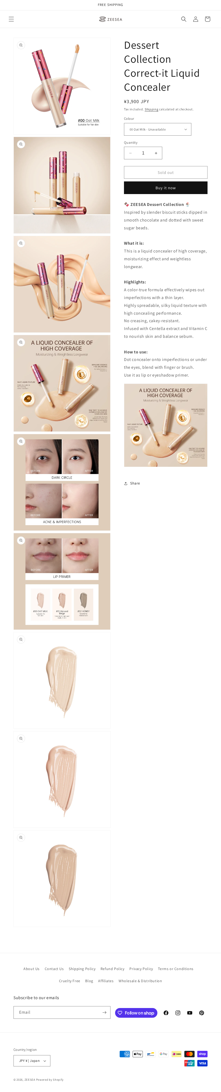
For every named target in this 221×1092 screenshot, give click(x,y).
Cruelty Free (69, 980)
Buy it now (166, 187)
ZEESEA (30, 1080)
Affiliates (105, 980)
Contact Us (54, 968)
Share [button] (135, 483)
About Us (31, 968)
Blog (89, 980)
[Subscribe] (104, 1012)
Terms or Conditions (175, 968)
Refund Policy (113, 968)
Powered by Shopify (50, 1080)
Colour (129, 118)
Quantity (130, 142)
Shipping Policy (82, 968)
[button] (11, 19)
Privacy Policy (141, 968)
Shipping (151, 109)
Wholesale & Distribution (140, 980)
